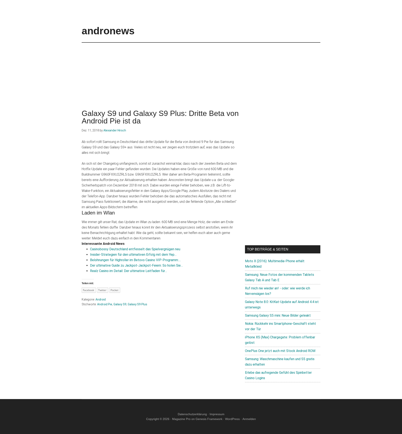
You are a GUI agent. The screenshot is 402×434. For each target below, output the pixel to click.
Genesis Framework (209, 419)
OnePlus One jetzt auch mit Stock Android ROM (280, 351)
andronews (108, 30)
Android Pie (104, 304)
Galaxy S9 (119, 304)
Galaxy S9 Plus (137, 304)
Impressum (217, 414)
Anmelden (249, 419)
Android (100, 299)
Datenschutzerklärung (192, 414)
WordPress (232, 419)
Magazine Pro (181, 419)
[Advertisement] (201, 72)
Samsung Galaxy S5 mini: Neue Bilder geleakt (278, 315)
